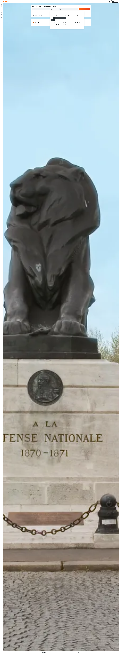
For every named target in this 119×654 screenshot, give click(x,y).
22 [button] (54, 24)
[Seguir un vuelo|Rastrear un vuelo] (1, 13)
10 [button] (58, 20)
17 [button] (58, 22)
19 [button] (63, 22)
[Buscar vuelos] (1, 4)
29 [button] (54, 26)
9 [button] (56, 20)
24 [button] (58, 24)
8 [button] (54, 20)
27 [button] (65, 24)
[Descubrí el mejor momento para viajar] (1, 15)
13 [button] (65, 20)
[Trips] (1, 17)
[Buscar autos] (1, 8)
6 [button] (65, 17)
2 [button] (56, 17)
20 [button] (65, 22)
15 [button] (54, 22)
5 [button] (68, 20)
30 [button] (56, 26)
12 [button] (63, 20)
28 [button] (52, 26)
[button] (2, 1)
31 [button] (79, 26)
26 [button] (63, 24)
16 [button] (56, 22)
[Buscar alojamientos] (1, 6)
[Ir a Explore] (1, 11)
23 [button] (56, 24)
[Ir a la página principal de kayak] (6, 1)
